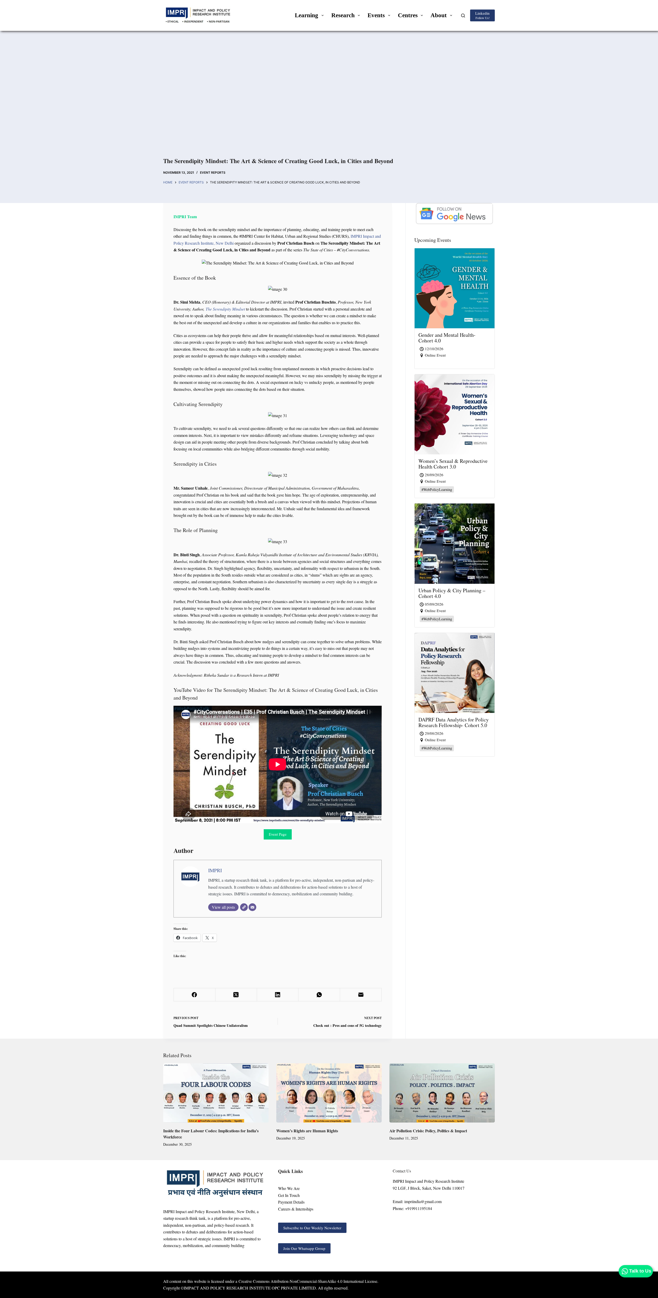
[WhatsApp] (319, 994)
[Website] (244, 907)
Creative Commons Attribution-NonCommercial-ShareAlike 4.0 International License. (308, 1281)
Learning (306, 15)
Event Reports (212, 172)
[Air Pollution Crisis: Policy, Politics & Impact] (442, 1093)
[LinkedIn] (278, 994)
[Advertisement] (329, 100)
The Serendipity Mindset (225, 309)
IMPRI (215, 870)
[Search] (463, 15)
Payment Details (291, 1202)
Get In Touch (289, 1195)
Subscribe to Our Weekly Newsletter (312, 1227)
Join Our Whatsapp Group (304, 1248)
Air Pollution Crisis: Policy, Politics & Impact (428, 1131)
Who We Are (289, 1188)
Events (376, 15)
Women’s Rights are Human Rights (307, 1131)
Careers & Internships (295, 1209)
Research (343, 15)
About (439, 15)
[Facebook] (194, 994)
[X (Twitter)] (236, 994)
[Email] (252, 907)
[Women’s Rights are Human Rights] (329, 1093)
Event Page (278, 834)
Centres (408, 15)
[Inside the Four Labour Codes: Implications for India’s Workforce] (216, 1093)
